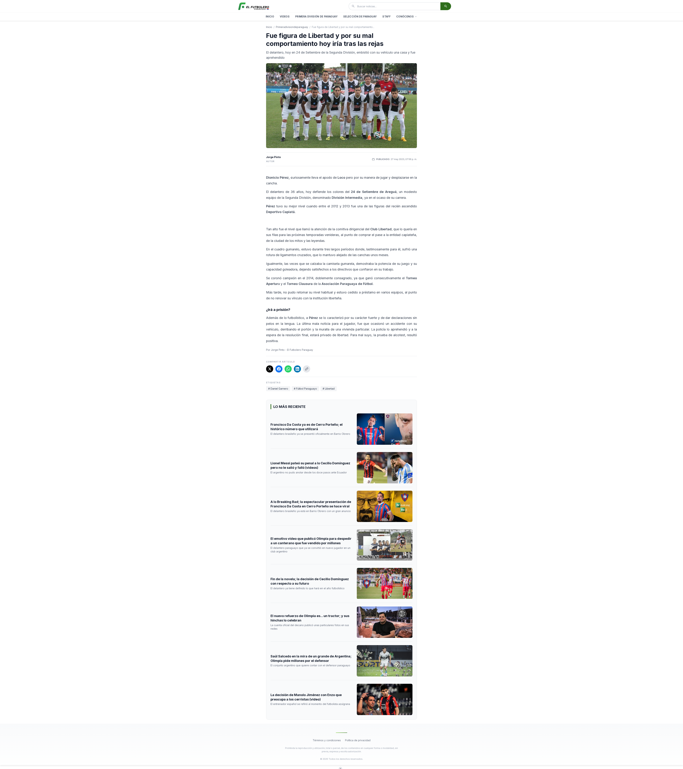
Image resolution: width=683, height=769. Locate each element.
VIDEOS (285, 16)
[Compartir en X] (269, 368)
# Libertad (329, 388)
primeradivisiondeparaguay (292, 26)
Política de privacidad (357, 740)
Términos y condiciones (327, 740)
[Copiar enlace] (306, 368)
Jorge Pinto (273, 157)
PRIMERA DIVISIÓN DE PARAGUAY (316, 16)
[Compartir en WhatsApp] (288, 368)
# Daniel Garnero (278, 388)
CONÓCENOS (405, 16)
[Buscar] (445, 6)
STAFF (386, 16)
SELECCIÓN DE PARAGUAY (360, 16)
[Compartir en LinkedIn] (297, 368)
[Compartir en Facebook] (278, 368)
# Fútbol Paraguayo (305, 388)
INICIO (270, 16)
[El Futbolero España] (253, 6)
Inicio (269, 26)
